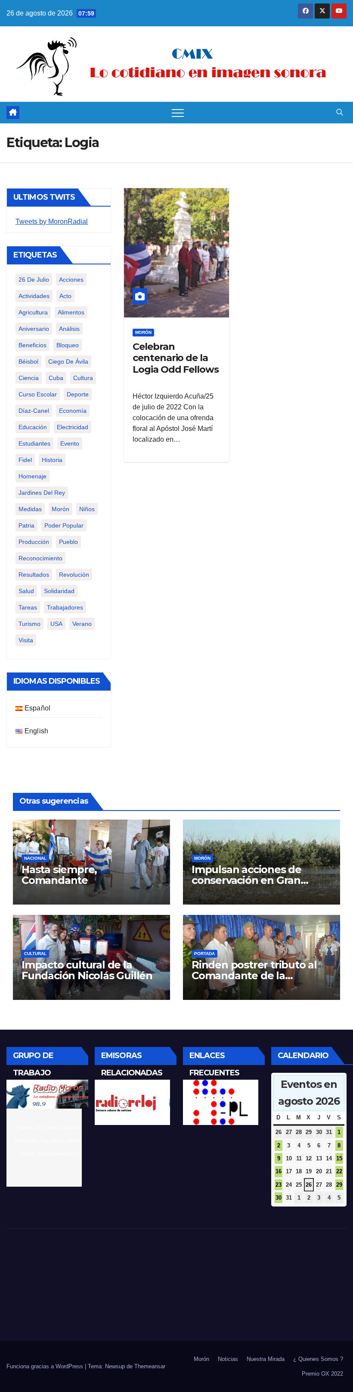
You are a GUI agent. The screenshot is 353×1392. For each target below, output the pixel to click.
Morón (60, 509)
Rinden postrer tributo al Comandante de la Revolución (254, 975)
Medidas (30, 509)
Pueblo (68, 541)
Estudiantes (34, 443)
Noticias (228, 1359)
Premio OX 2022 (322, 1373)
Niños (87, 509)
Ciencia (29, 377)
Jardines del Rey (42, 492)
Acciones (71, 279)
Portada (204, 953)
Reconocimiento (40, 558)
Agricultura (33, 312)
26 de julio (34, 279)
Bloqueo (67, 345)
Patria (26, 525)
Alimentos (71, 312)
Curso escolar (38, 394)
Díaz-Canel (34, 410)
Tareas (28, 607)
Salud (26, 591)
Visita (26, 640)
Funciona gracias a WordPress (45, 1366)
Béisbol (28, 361)
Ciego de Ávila (68, 361)
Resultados (34, 574)
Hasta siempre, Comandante (59, 874)
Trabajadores (65, 607)
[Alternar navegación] (177, 112)
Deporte (78, 394)
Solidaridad (59, 591)
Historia (52, 459)
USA (56, 623)
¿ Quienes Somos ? (318, 1359)
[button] (339, 112)
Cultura (83, 377)
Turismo (29, 623)
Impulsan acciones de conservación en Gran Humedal (246, 880)
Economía (73, 410)
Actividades (34, 295)
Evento (69, 443)
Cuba (56, 377)
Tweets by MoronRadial (51, 221)
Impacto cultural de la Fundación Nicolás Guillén (87, 970)
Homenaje (32, 476)
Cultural (35, 953)
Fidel (25, 459)
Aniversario (34, 328)
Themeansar (149, 1366)
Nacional (35, 858)
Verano (82, 623)
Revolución (74, 574)
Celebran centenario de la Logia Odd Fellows (175, 358)
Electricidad (72, 427)
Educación (33, 427)
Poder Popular (64, 525)
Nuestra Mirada (266, 1359)
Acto (65, 295)
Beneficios (32, 345)
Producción (34, 541)
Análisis (69, 328)
